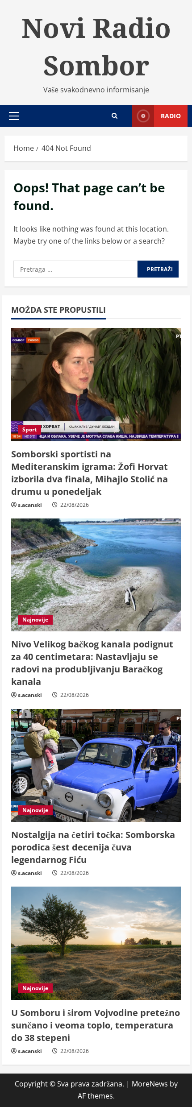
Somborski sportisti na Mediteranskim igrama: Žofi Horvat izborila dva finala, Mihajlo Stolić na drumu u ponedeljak (89, 473)
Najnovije (35, 619)
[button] (14, 116)
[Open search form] (114, 115)
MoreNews (150, 1084)
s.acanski (30, 505)
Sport (29, 429)
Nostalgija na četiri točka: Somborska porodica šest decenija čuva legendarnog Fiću (93, 847)
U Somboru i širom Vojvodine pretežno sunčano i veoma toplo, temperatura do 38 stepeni (95, 1025)
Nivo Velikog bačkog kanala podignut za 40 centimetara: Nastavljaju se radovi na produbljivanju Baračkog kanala (92, 663)
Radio (171, 116)
